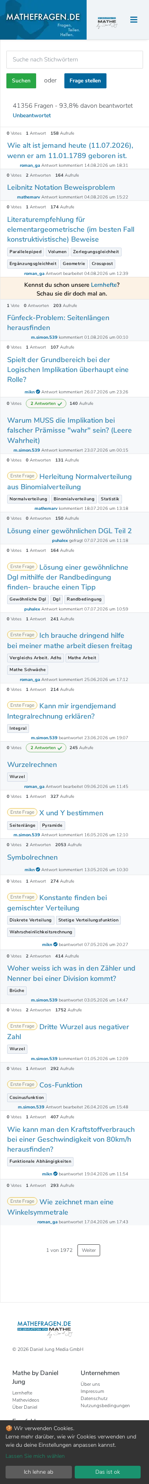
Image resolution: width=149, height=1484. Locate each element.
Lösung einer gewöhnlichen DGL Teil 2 (69, 531)
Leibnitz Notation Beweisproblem (61, 187)
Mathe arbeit (82, 658)
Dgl (57, 599)
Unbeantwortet (32, 115)
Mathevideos (25, 1400)
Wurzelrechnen (32, 764)
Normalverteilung (28, 499)
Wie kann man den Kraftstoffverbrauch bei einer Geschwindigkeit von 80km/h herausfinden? (71, 1139)
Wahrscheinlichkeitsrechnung (41, 932)
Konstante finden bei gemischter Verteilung (57, 902)
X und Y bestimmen (71, 813)
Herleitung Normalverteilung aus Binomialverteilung (69, 481)
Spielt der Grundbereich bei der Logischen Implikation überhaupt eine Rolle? (68, 369)
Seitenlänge (23, 825)
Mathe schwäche (28, 670)
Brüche (17, 991)
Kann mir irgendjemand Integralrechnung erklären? (61, 711)
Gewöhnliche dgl (28, 599)
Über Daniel (24, 1407)
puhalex (60, 541)
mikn (30, 392)
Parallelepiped (26, 252)
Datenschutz (94, 1398)
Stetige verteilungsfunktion (88, 920)
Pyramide (52, 825)
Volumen (57, 252)
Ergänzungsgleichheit (33, 264)
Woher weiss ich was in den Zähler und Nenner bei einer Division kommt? (71, 973)
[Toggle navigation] (134, 20)
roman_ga (30, 165)
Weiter (89, 1250)
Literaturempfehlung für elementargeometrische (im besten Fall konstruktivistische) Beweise (70, 229)
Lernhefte (22, 1393)
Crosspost (102, 264)
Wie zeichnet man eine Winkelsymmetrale (60, 1207)
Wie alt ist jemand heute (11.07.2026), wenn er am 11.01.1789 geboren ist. (70, 150)
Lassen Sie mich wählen (35, 1456)
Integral (18, 728)
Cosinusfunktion (27, 1098)
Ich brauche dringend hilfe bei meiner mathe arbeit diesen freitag (69, 640)
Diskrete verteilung (31, 920)
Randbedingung (84, 599)
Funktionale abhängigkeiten (40, 1161)
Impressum (92, 1391)
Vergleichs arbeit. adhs (36, 658)
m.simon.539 (45, 337)
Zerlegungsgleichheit (96, 252)
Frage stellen (85, 80)
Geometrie (74, 264)
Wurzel (17, 777)
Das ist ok (107, 1472)
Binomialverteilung (74, 499)
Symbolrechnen (32, 857)
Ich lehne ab (38, 1472)
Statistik (110, 499)
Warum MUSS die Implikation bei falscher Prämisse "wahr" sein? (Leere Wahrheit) (69, 430)
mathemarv (29, 197)
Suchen (21, 80)
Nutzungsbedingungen (105, 1405)
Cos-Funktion (60, 1085)
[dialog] (74, 1452)
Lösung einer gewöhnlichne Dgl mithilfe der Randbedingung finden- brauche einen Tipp (67, 577)
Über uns (90, 1384)
